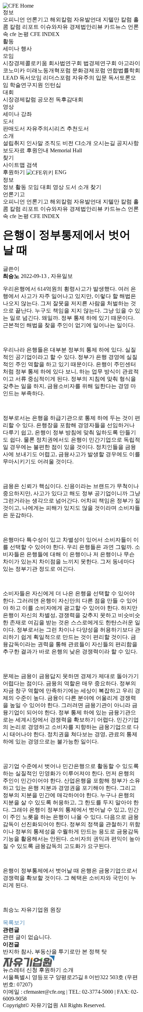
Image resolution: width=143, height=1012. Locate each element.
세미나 (12, 49)
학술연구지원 (27, 85)
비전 (68, 143)
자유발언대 (88, 19)
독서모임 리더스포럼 (45, 78)
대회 (8, 92)
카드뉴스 (116, 27)
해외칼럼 (62, 19)
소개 (8, 136)
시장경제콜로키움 (26, 63)
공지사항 (128, 143)
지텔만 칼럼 (118, 19)
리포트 (31, 27)
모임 (8, 56)
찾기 (8, 158)
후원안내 (38, 150)
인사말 (35, 143)
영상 (8, 107)
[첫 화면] (18, 5)
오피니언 (14, 19)
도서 (8, 121)
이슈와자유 (54, 27)
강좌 (26, 114)
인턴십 (52, 85)
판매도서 (14, 129)
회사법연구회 (66, 63)
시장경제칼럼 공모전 (29, 99)
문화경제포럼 (89, 70)
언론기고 (38, 19)
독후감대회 (69, 99)
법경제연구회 (100, 63)
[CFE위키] (39, 172)
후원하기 (14, 172)
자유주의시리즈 (46, 129)
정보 (8, 12)
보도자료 (14, 150)
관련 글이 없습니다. (27, 937)
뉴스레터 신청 (20, 970)
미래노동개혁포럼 (49, 70)
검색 (31, 165)
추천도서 (78, 129)
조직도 (53, 143)
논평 (24, 34)
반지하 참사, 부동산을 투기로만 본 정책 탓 (55, 952)
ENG (61, 172)
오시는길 (105, 143)
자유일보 (62, 276)
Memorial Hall (66, 150)
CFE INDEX (45, 34)
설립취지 (14, 143)
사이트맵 (14, 165)
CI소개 (84, 143)
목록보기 (14, 922)
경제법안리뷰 (86, 27)
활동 (8, 41)
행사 (26, 49)
